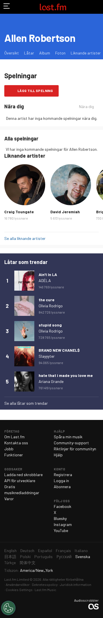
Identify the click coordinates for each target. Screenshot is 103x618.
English (10, 550)
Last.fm (53, 7)
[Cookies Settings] (8, 608)
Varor (9, 498)
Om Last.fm (14, 436)
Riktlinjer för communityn (75, 448)
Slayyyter (47, 356)
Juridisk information (75, 584)
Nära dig (86, 106)
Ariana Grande (51, 381)
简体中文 (27, 562)
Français (63, 550)
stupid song (50, 324)
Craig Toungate (19, 211)
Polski (25, 556)
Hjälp (58, 454)
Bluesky (60, 518)
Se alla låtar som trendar (26, 403)
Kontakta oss (16, 442)
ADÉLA (45, 280)
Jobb (8, 448)
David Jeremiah (65, 211)
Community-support (71, 442)
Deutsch (27, 550)
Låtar (29, 52)
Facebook (62, 506)
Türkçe (10, 562)
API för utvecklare (19, 480)
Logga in (61, 480)
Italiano (81, 550)
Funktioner (13, 454)
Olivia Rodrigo (51, 305)
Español (45, 550)
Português (43, 556)
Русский (64, 556)
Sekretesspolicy (45, 584)
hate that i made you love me (66, 375)
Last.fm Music (45, 590)
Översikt (11, 52)
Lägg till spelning (35, 91)
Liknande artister (86, 52)
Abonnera (62, 486)
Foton (60, 52)
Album (44, 52)
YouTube (61, 530)
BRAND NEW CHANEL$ (59, 350)
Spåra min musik (68, 436)
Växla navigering (7, 7)
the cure (46, 299)
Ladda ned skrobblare (23, 474)
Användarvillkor (18, 584)
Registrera (63, 474)
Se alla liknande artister (24, 238)
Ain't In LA (48, 274)
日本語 (10, 556)
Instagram (63, 524)
